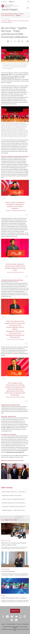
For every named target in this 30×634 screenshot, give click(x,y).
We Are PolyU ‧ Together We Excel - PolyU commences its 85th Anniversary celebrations (15, 21)
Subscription (15, 610)
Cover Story (7, 19)
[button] (3, 470)
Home (2, 19)
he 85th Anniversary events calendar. (14, 452)
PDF (14, 1)
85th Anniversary (4, 74)
